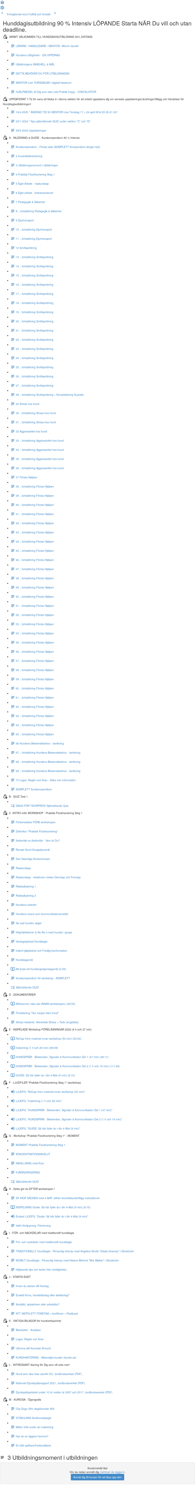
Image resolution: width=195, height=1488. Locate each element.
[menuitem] (2, 9)
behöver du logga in (113, 1472)
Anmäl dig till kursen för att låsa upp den (97, 1477)
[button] (2, 3)
